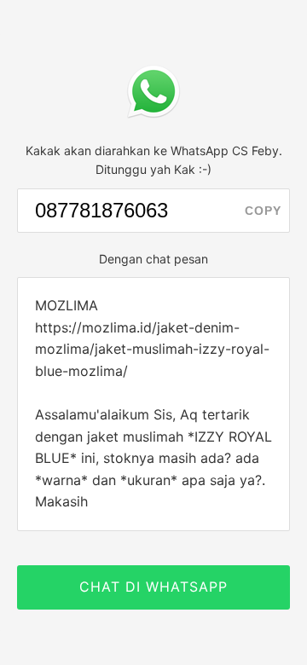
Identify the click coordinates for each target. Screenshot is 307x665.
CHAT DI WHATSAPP (153, 586)
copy (263, 210)
